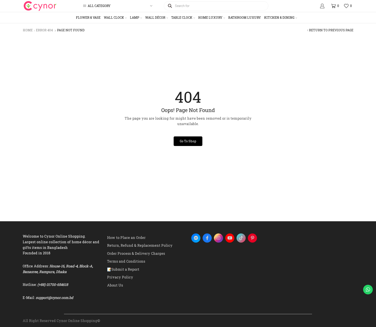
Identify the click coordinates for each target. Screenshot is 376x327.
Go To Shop (188, 141)
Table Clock (181, 17)
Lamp (134, 17)
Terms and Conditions (126, 261)
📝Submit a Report (123, 269)
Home (28, 30)
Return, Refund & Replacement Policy (140, 245)
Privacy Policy (120, 277)
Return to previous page (331, 30)
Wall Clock (114, 17)
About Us (115, 285)
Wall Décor (155, 17)
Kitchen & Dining (279, 17)
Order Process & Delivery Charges (136, 253)
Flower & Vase (88, 17)
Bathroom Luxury (244, 17)
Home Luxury (210, 17)
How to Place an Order (126, 237)
